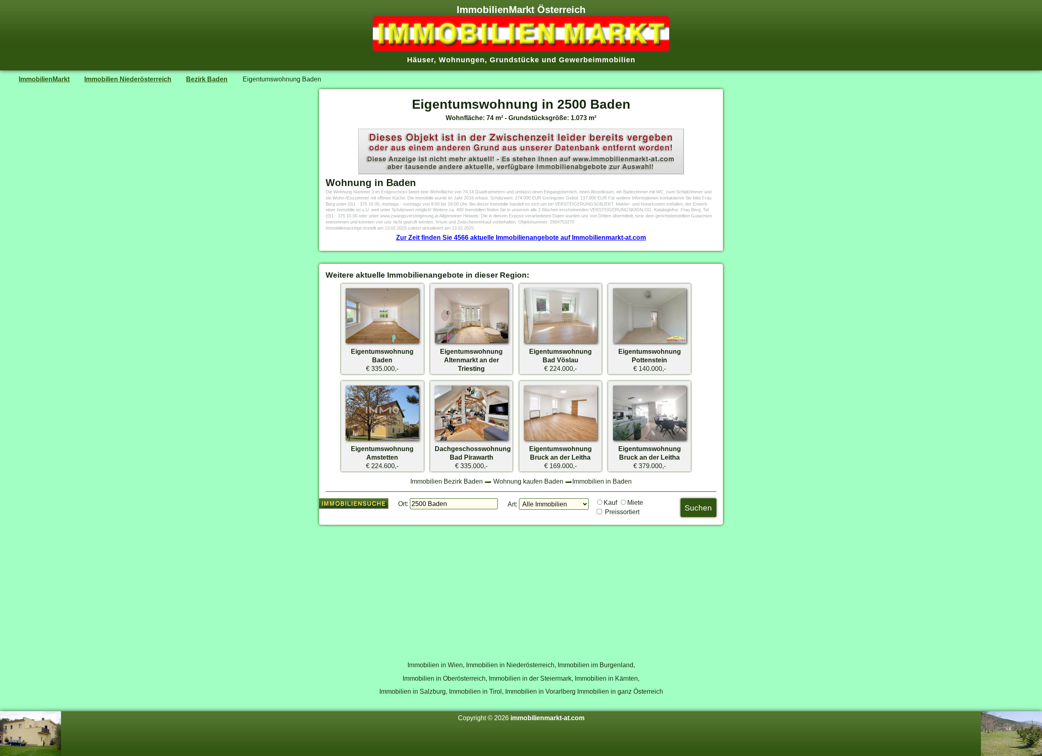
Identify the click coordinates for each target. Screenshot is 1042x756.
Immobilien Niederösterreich (127, 79)
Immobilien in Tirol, (476, 691)
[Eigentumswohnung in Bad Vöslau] (560, 342)
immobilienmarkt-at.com (547, 717)
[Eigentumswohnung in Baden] (382, 342)
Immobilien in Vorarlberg (540, 691)
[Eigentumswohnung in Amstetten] (382, 440)
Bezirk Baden (207, 79)
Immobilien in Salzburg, (413, 691)
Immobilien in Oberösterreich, (445, 678)
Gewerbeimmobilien (597, 60)
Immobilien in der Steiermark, (531, 678)
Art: (512, 504)
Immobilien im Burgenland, (596, 664)
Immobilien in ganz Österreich (620, 691)
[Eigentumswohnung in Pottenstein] (649, 342)
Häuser (420, 60)
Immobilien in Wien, (435, 664)
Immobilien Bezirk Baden (446, 481)
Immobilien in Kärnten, (607, 678)
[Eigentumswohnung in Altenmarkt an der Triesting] (471, 342)
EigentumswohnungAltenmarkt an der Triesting (471, 360)
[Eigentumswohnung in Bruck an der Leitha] (560, 440)
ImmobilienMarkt (44, 79)
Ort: (403, 503)
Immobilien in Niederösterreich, (511, 664)
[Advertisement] (521, 588)
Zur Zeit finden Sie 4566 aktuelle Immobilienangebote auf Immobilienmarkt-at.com (521, 237)
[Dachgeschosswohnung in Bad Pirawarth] (471, 440)
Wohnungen (462, 60)
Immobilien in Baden (602, 481)
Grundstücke (514, 60)
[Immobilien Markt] (521, 48)
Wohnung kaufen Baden (528, 481)
